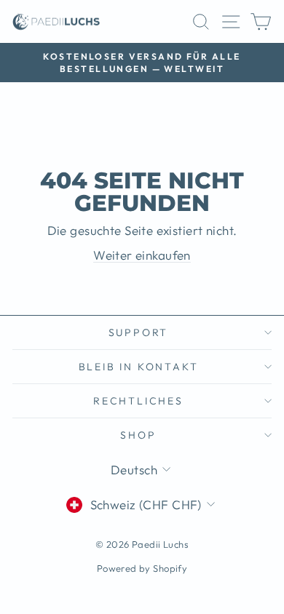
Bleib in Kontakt (139, 366)
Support (139, 332)
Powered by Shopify (142, 568)
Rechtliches (138, 400)
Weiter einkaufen (142, 255)
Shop (138, 435)
